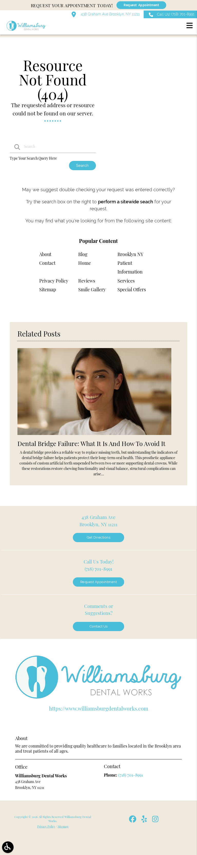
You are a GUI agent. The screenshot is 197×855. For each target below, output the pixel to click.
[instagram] (155, 820)
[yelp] (145, 820)
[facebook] (133, 820)
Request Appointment (141, 5)
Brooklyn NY (130, 254)
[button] (189, 26)
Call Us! (175, 14)
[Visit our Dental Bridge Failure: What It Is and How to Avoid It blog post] (94, 436)
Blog (82, 254)
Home (84, 263)
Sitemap (47, 289)
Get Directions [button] (98, 537)
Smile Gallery (92, 289)
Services (126, 281)
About (45, 254)
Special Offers (131, 289)
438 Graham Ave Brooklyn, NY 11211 (110, 14)
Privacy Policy (53, 281)
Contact (47, 263)
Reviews (86, 281)
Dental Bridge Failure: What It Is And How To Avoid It (91, 443)
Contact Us (99, 626)
